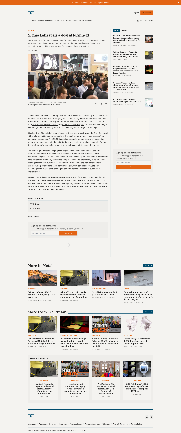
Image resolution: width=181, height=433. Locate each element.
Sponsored (64, 289)
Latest (116, 30)
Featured (124, 30)
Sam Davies (119, 92)
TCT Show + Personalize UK (45, 124)
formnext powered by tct (73, 124)
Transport (31, 289)
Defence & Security (98, 289)
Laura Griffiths (120, 45)
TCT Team (33, 50)
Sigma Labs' (46, 133)
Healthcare (128, 335)
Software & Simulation (68, 335)
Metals (31, 30)
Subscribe (68, 233)
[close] (178, 2)
